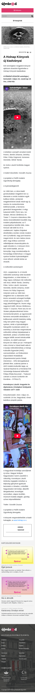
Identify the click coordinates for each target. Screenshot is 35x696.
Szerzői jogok (23, 659)
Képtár (3, 656)
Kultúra (3, 645)
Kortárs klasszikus (24, 648)
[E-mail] (7, 535)
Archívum (4, 653)
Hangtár (3, 661)
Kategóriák (18, 20)
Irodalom (4, 640)
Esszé (2, 642)
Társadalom (22, 642)
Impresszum (22, 656)
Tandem (21, 645)
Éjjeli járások (6, 567)
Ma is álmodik (7, 598)
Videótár (3, 659)
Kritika (3, 648)
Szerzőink (21, 653)
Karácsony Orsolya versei (12, 610)
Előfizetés (18, 10)
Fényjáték (21, 640)
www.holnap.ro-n (19, 520)
